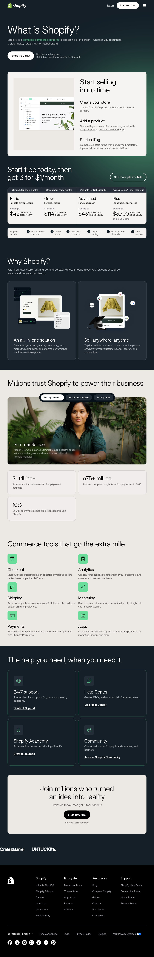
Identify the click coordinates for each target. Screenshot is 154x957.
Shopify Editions (45, 891)
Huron (39, 449)
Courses (96, 903)
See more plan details (128, 177)
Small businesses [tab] (79, 397)
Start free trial (20, 55)
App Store (69, 897)
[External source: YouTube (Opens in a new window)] (24, 942)
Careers (40, 897)
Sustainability (43, 915)
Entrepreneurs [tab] (52, 397)
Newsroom (42, 909)
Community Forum (130, 891)
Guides (96, 897)
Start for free (128, 5)
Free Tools (98, 909)
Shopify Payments (23, 634)
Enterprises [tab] (103, 397)
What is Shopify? (45, 885)
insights (98, 574)
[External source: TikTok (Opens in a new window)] (38, 942)
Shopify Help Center (132, 885)
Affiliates (69, 909)
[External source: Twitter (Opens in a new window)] (17, 942)
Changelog (98, 915)
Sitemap (101, 933)
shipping (21, 606)
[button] (144, 5)
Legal (67, 933)
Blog (94, 885)
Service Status (129, 903)
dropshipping (87, 129)
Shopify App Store (126, 631)
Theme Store (71, 891)
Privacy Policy (83, 933)
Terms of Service (48, 933)
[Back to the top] (11, 880)
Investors (41, 903)
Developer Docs (73, 885)
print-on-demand (109, 129)
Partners (68, 903)
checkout (45, 574)
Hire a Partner (128, 897)
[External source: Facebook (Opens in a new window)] (10, 942)
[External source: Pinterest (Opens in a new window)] (53, 942)
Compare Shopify (101, 891)
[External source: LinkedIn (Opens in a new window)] (46, 942)
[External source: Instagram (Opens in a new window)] (31, 942)
